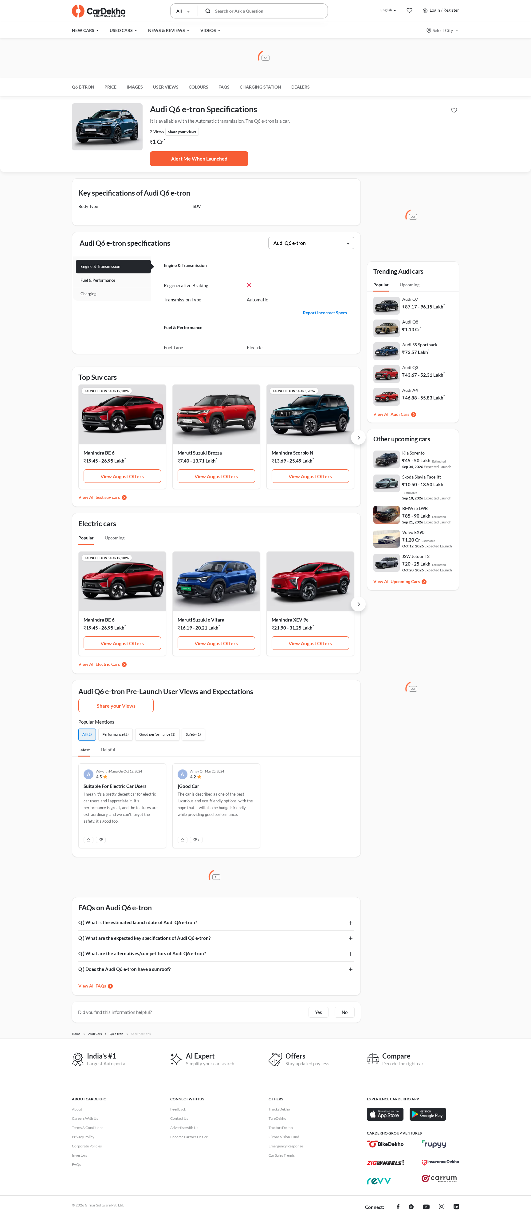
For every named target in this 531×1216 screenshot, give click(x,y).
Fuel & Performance (98, 280)
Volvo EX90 (413, 532)
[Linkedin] (456, 1207)
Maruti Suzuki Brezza (200, 452)
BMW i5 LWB (415, 508)
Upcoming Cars (405, 581)
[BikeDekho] (385, 1144)
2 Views (157, 131)
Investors (79, 1155)
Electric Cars (108, 664)
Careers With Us (85, 1118)
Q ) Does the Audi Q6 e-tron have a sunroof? (124, 969)
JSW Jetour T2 (416, 556)
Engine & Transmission (100, 266)
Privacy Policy (83, 1137)
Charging (88, 293)
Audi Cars (400, 414)
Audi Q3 (410, 367)
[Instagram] (441, 1207)
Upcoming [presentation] (114, 537)
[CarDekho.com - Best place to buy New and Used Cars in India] (98, 11)
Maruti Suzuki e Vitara (201, 619)
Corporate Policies (87, 1146)
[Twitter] (411, 1207)
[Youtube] (426, 1207)
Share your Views (116, 706)
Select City (443, 30)
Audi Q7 (410, 299)
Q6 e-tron (83, 86)
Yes (318, 1012)
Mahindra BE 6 (99, 452)
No (345, 1012)
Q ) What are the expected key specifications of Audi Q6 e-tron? (144, 938)
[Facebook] (398, 1207)
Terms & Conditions (87, 1127)
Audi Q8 (410, 321)
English (386, 10)
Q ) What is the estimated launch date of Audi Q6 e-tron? (137, 922)
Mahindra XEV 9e (290, 619)
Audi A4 (410, 390)
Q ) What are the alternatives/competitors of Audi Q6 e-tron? (142, 953)
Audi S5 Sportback (419, 344)
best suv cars (108, 497)
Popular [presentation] (86, 537)
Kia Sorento (413, 452)
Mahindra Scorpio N (292, 452)
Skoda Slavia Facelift (421, 476)
